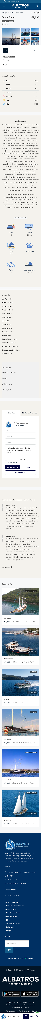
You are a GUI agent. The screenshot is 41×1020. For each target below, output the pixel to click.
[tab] (5, 50)
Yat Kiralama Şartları (13, 1005)
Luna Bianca (8, 659)
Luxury (34, 792)
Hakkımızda (10, 927)
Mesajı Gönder (12, 467)
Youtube (32, 970)
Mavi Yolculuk (11, 909)
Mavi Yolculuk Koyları (13, 913)
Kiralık (4, 21)
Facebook (11, 970)
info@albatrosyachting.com (16, 883)
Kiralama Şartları (12, 916)
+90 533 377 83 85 (13, 895)
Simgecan (7, 739)
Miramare (7, 618)
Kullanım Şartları (13, 462)
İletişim (8, 931)
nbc (35, 1011)
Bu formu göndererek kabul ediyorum (19, 461)
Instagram (22, 970)
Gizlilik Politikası (28, 1002)
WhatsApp (21, 473)
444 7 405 (15, 2)
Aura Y (6, 699)
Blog (7, 920)
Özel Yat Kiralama (12, 902)
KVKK (19, 1002)
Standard (10, 21)
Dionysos (7, 820)
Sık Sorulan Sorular (13, 923)
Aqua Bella (8, 780)
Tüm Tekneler (18, 426)
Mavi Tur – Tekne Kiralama (15, 906)
